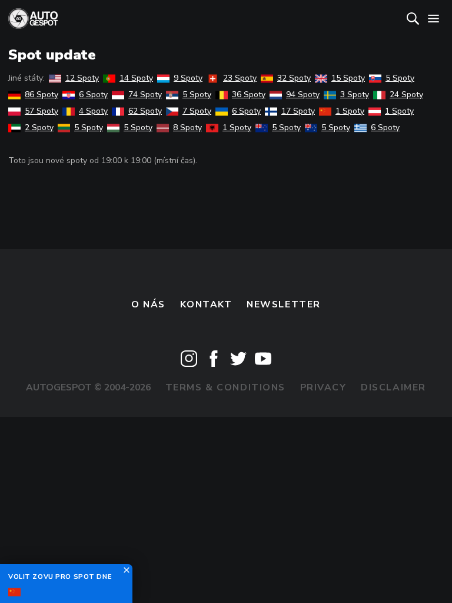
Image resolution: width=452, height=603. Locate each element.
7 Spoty (196, 111)
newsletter (284, 304)
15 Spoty (348, 78)
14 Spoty (136, 78)
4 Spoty (93, 111)
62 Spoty (145, 111)
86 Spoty (41, 94)
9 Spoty (188, 78)
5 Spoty (399, 78)
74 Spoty (145, 94)
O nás (148, 304)
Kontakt (206, 304)
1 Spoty (349, 111)
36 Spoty (248, 94)
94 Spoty (303, 94)
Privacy (323, 387)
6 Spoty (93, 94)
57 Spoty (41, 111)
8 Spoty (187, 127)
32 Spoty (294, 78)
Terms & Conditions (225, 387)
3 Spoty (354, 94)
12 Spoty (82, 78)
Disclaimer (393, 387)
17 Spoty (298, 111)
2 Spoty (39, 127)
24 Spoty (406, 94)
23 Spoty (240, 78)
